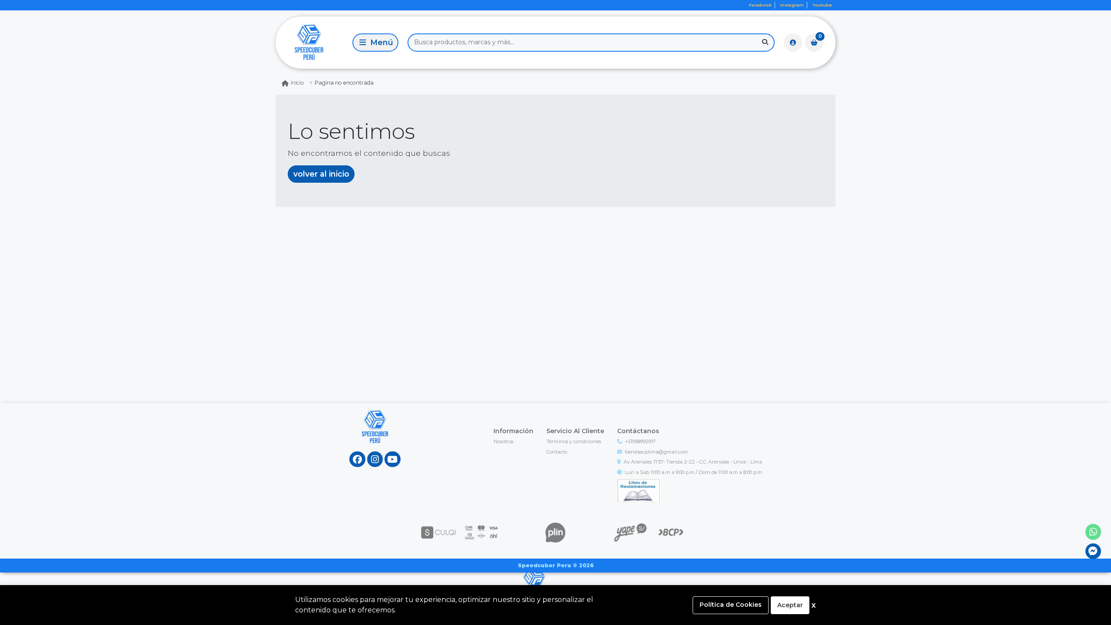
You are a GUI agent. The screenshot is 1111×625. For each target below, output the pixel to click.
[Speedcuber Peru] (312, 42)
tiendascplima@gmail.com (656, 452)
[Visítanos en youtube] (393, 459)
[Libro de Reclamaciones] (639, 490)
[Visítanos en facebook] (357, 459)
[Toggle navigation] (375, 42)
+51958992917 (640, 441)
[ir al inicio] (375, 435)
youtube (822, 5)
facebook (760, 5)
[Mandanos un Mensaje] (1093, 551)
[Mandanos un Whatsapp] (1093, 532)
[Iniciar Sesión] (793, 42)
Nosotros (503, 441)
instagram (792, 5)
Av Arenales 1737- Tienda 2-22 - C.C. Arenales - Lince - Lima (693, 462)
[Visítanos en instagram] (375, 459)
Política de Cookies (731, 605)
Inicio (297, 82)
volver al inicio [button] (321, 173)
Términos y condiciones (573, 441)
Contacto (556, 452)
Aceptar (790, 605)
